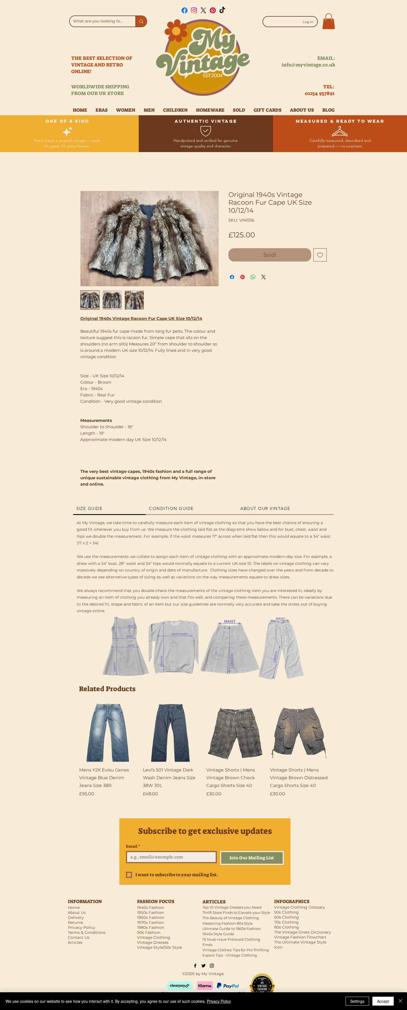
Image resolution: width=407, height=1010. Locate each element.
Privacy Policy (219, 1001)
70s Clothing (286, 922)
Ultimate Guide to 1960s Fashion (231, 928)
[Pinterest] (213, 10)
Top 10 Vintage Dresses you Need (232, 907)
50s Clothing (286, 912)
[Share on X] (263, 277)
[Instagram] (194, 10)
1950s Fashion (150, 912)
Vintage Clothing (153, 937)
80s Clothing (286, 927)
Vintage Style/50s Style (159, 947)
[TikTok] (222, 10)
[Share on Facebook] (232, 277)
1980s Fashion (150, 927)
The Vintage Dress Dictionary (302, 932)
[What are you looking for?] (140, 21)
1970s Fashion (150, 922)
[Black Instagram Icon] (212, 965)
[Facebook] (185, 10)
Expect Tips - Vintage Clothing (229, 955)
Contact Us (78, 937)
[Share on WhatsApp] (253, 277)
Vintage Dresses (153, 942)
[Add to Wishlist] (320, 255)
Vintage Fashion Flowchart (300, 937)
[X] (203, 10)
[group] (203, 755)
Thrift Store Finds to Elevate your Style (236, 912)
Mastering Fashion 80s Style (227, 923)
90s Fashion (148, 932)
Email (133, 846)
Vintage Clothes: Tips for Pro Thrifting (235, 950)
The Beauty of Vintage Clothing (230, 918)
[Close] (400, 1001)
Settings (357, 1001)
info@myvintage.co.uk (308, 64)
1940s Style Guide (218, 934)
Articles (75, 942)
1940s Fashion (150, 907)
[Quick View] (108, 733)
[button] (328, 21)
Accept (383, 1001)
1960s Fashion (150, 917)
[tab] (109, 509)
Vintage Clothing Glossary (299, 907)
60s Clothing (286, 917)
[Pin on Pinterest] (242, 277)
